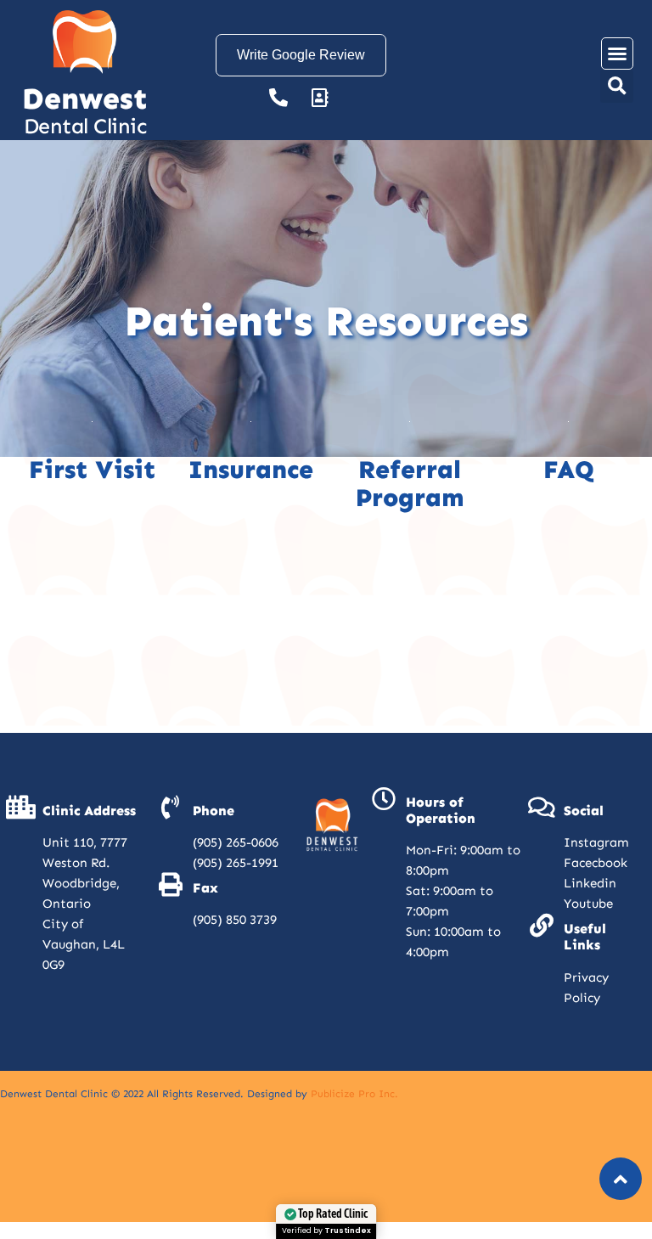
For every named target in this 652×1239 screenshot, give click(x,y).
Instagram (596, 842)
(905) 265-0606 (235, 842)
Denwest (84, 98)
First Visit (92, 469)
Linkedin (590, 883)
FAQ (568, 469)
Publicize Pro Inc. (354, 1094)
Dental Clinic (85, 126)
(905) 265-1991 (235, 862)
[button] (617, 53)
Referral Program (410, 483)
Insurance (250, 469)
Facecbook (595, 862)
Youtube (588, 903)
